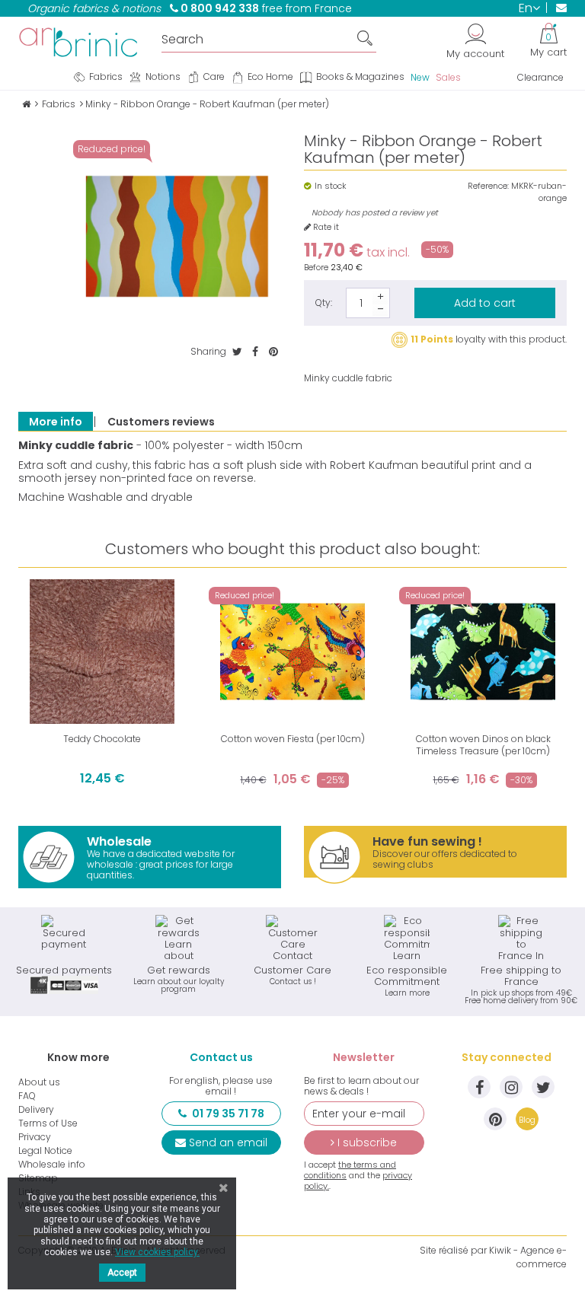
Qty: (323, 302)
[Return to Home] (26, 104)
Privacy (34, 1137)
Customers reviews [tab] (161, 421)
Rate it (325, 227)
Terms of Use (48, 1123)
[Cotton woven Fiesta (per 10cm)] (292, 651)
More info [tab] (55, 421)
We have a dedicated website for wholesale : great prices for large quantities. (161, 857)
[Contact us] (556, 7)
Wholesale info (51, 1164)
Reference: (488, 186)
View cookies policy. (157, 1252)
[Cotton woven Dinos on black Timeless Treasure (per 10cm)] (483, 651)
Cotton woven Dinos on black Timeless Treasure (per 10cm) (483, 744)
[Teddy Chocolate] (102, 651)
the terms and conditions (350, 1169)
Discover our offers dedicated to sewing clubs (444, 852)
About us (39, 1082)
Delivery (36, 1109)
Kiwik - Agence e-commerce (528, 1257)
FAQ (27, 1096)
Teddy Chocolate (102, 738)
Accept (122, 1272)
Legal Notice (45, 1151)
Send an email (228, 1142)
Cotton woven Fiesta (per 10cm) (293, 738)
